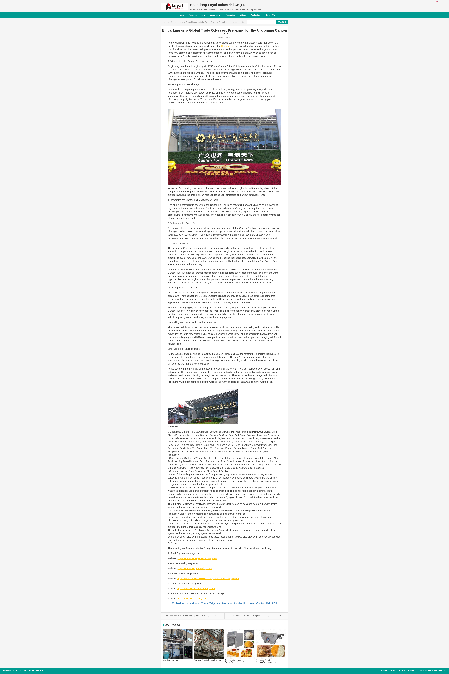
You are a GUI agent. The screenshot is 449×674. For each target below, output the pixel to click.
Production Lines (196, 15)
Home (181, 15)
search (282, 22)
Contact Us (270, 15)
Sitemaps (39, 670)
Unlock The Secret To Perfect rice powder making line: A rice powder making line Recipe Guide (256, 616)
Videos (243, 15)
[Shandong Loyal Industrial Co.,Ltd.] (174, 5)
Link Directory (28, 670)
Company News (177, 22)
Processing (230, 15)
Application (255, 15)
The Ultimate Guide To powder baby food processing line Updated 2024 (193, 616)
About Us (214, 15)
